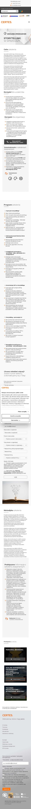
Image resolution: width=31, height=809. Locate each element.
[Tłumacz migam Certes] (21, 11)
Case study (5, 742)
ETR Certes (5, 748)
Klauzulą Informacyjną (19, 774)
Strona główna (5, 707)
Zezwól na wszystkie (15, 416)
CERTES (24, 801)
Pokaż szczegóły (22, 411)
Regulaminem (7, 473)
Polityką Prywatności (17, 472)
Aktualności (5, 731)
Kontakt (4, 740)
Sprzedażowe (24, 707)
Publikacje (5, 729)
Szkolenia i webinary (15, 707)
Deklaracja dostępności (8, 746)
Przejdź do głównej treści (7, 8)
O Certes (4, 725)
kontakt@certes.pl (16, 5)
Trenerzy (4, 727)
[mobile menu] (29, 22)
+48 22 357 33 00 (16, 3)
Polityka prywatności (10, 802)
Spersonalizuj (14, 420)
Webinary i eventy (7, 744)
